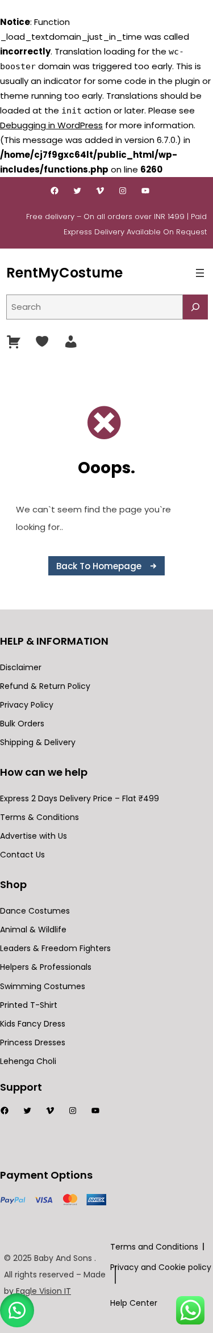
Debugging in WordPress (51, 125)
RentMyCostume (64, 272)
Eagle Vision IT (43, 1291)
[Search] (195, 307)
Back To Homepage (98, 566)
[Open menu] (200, 273)
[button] (17, 1310)
